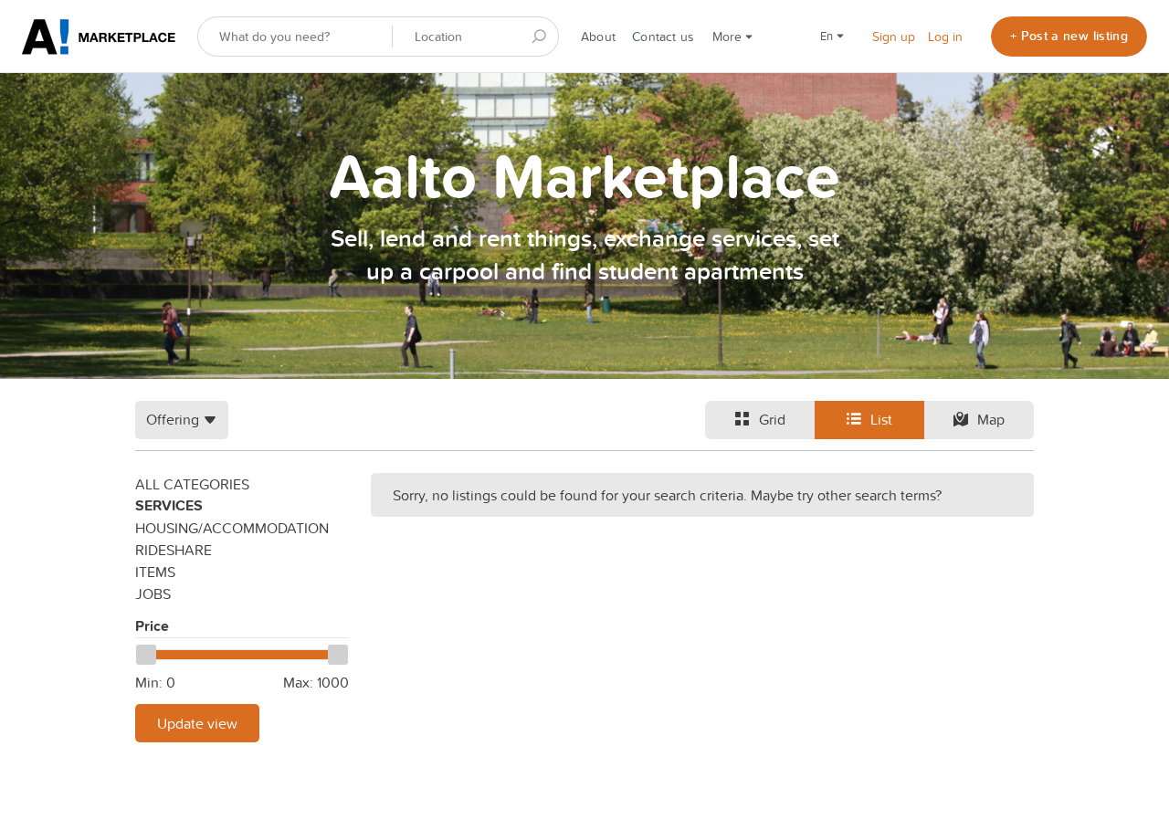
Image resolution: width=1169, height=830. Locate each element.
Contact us (663, 36)
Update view (197, 723)
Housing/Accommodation (232, 528)
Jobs (153, 593)
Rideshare (173, 550)
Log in (945, 36)
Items (155, 572)
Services (169, 505)
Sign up (893, 36)
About (598, 36)
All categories (192, 484)
